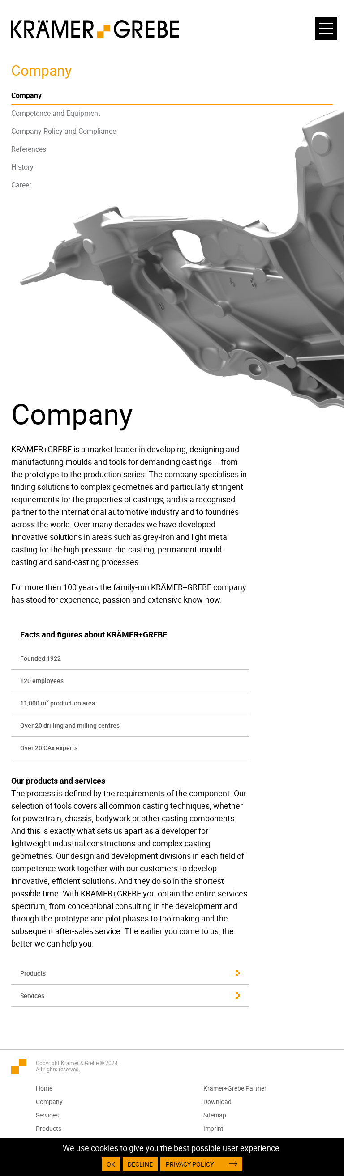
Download (217, 1101)
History (22, 167)
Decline (140, 1164)
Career (21, 185)
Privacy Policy (190, 1164)
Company (26, 95)
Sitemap (214, 1115)
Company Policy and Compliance (63, 131)
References (28, 149)
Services (32, 995)
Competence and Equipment (55, 113)
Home (44, 1088)
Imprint (213, 1128)
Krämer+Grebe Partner (235, 1088)
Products (33, 973)
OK (111, 1164)
